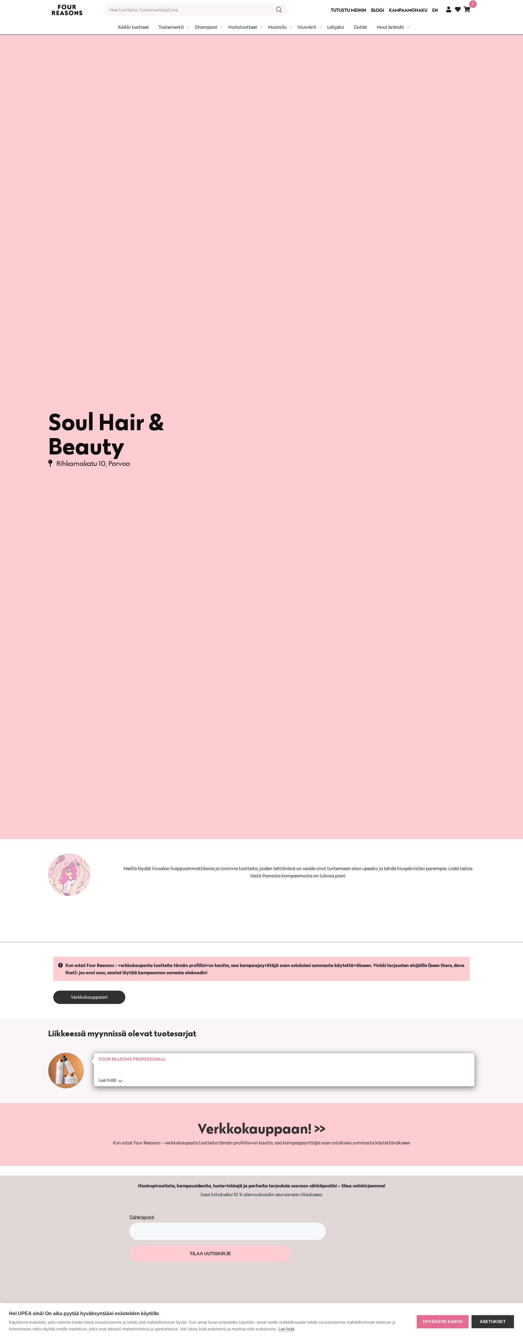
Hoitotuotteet (242, 27)
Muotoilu (277, 27)
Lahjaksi (335, 27)
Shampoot (206, 27)
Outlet (360, 27)
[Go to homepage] (66, 10)
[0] (467, 9)
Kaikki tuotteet (133, 27)
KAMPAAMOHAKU (408, 10)
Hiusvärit (307, 27)
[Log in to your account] (448, 9)
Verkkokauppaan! (89, 997)
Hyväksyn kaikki (442, 1321)
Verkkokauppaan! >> (261, 1128)
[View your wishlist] (458, 10)
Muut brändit (390, 27)
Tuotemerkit (171, 27)
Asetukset (493, 1321)
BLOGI (377, 10)
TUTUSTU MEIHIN (348, 10)
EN (435, 10)
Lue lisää (286, 1329)
